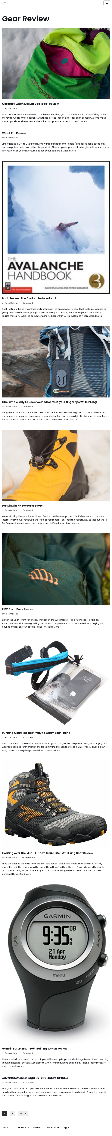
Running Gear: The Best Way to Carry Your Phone (36, 733)
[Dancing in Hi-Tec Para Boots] (56, 465)
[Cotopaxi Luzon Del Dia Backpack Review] (56, 63)
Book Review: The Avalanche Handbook (29, 298)
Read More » (80, 121)
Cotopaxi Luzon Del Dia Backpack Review (30, 104)
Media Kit (38, 1127)
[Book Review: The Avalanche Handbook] (56, 227)
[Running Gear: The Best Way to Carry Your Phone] (56, 682)
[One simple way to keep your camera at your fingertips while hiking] (56, 361)
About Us (8, 1127)
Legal (66, 1127)
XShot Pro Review (14, 133)
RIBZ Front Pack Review (18, 609)
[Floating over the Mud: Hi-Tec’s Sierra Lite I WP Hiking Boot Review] (56, 804)
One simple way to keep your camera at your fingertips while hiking (49, 402)
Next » (23, 1113)
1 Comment (27, 303)
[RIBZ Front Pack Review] (56, 569)
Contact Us (23, 1127)
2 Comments (28, 737)
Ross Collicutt (11, 108)
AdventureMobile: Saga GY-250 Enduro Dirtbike (35, 1078)
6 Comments (28, 857)
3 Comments (28, 1082)
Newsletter (53, 1127)
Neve (42, 1133)
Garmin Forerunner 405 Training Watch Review (34, 1048)
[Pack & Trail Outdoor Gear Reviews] (4, 3)
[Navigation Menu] (107, 3)
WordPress (66, 1133)
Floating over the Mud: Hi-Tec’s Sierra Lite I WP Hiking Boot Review (47, 853)
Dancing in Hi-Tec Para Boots (22, 505)
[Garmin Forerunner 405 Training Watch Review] (56, 964)
